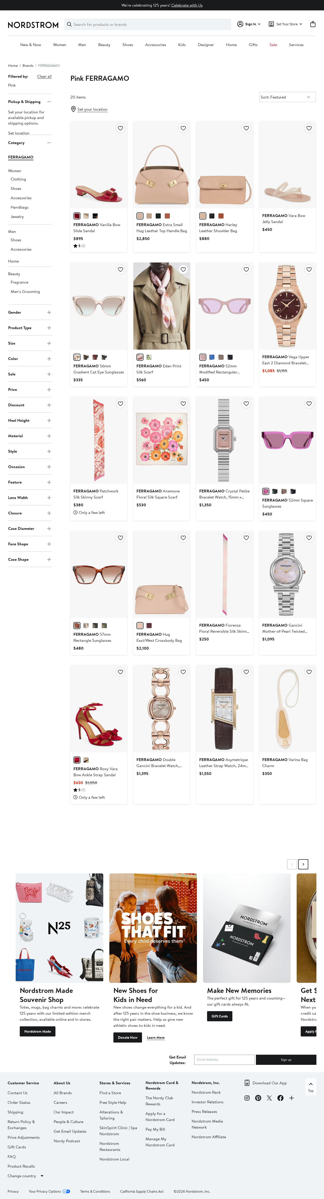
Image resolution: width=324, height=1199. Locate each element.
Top (311, 1090)
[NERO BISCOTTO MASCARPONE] (86, 760)
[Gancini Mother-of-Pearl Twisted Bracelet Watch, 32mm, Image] (287, 574)
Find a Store (110, 1092)
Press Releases (204, 1111)
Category (16, 142)
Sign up (286, 1059)
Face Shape (18, 544)
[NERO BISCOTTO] (95, 215)
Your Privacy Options (45, 1191)
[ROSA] (140, 357)
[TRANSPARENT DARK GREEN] (274, 491)
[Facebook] (280, 1099)
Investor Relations (208, 1102)
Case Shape (18, 559)
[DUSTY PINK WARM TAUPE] (140, 215)
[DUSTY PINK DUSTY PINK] (202, 215)
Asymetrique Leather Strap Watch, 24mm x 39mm (224, 765)
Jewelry (17, 216)
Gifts (253, 44)
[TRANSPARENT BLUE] (211, 357)
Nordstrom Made (37, 1031)
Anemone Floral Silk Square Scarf (158, 494)
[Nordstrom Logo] (33, 25)
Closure (15, 513)
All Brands (63, 1092)
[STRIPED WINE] (76, 625)
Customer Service (23, 1083)
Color (13, 358)
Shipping (15, 1112)
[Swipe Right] (303, 864)
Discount (16, 405)
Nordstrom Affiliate (209, 1137)
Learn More (156, 1037)
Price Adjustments (24, 1137)
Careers (60, 1102)
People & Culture (68, 1121)
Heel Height (18, 420)
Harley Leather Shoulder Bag (218, 227)
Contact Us (18, 1092)
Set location (18, 133)
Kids (182, 44)
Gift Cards (220, 1016)
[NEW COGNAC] (221, 215)
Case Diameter (21, 528)
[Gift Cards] (247, 928)
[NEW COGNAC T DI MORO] (167, 215)
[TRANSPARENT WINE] (95, 357)
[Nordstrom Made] (59, 928)
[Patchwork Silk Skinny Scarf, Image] (98, 440)
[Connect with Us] (292, 1099)
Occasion (16, 466)
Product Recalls (21, 1166)
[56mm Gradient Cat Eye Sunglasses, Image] (98, 306)
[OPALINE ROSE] (202, 357)
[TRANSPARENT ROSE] (76, 357)
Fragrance (19, 282)
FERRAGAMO (20, 157)
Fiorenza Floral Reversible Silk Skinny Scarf (224, 631)
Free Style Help (112, 1102)
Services (296, 44)
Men (82, 44)
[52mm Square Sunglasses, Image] (287, 440)
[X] (269, 1099)
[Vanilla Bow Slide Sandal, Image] (98, 164)
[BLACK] (104, 357)
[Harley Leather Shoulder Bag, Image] (224, 164)
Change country (22, 1175)
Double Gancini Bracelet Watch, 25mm (157, 765)
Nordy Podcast (67, 1141)
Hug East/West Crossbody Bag (159, 637)
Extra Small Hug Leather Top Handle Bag (161, 227)
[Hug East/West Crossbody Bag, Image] (161, 574)
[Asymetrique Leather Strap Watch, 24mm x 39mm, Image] (224, 708)
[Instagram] (247, 1099)
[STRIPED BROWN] (86, 357)
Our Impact (64, 1112)
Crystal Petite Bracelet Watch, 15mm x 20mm (224, 497)
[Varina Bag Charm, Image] (287, 708)
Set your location (92, 109)
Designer (206, 44)
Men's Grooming (25, 291)
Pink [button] (12, 85)
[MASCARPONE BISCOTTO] (86, 215)
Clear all (44, 76)
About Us (62, 1083)
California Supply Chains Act (142, 1191)
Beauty (104, 44)
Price (12, 389)
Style (12, 451)
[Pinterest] (258, 1099)
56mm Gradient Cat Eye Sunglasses (98, 369)
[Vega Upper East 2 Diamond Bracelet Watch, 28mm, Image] (287, 306)
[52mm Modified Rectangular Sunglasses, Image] (224, 306)
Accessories (155, 44)
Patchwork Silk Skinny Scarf (95, 494)
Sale (273, 44)
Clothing (18, 179)
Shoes (128, 44)
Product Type (19, 327)
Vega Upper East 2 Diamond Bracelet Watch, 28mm (285, 363)
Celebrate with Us (187, 5)
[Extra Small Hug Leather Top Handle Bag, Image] (161, 164)
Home (231, 44)
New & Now (30, 44)
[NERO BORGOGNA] (158, 215)
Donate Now (127, 1037)
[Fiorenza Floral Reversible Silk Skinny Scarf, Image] (224, 574)
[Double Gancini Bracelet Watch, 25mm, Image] (161, 708)
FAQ (12, 1156)
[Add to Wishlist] (120, 128)
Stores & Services (114, 1083)
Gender (14, 312)
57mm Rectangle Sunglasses (92, 637)
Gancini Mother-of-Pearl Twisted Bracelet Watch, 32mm (283, 631)
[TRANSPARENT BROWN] (221, 357)
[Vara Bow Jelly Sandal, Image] (287, 164)
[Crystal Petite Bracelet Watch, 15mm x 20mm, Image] (224, 440)
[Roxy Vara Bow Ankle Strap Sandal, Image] (98, 708)
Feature (15, 482)
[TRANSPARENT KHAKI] (104, 625)
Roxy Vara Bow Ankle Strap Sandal (95, 771)
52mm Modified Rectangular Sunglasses (218, 372)
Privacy (13, 1191)
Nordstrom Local (114, 1159)
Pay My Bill (155, 1129)
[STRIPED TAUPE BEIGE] (86, 625)
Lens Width (18, 497)
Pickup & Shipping (24, 101)
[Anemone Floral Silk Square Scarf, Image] (161, 440)
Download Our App (270, 1083)
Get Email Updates (70, 1131)
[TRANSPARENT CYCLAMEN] (265, 491)
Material (15, 435)
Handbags (20, 207)
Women (59, 44)
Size (11, 343)
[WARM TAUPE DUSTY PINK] (149, 215)
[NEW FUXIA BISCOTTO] (76, 215)
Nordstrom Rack (206, 1092)
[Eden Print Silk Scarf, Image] (161, 306)
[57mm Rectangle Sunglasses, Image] (98, 574)
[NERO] (211, 215)
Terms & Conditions (95, 1191)
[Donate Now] (153, 928)
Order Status (19, 1102)
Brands (28, 65)
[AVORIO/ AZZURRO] (149, 357)
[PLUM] (149, 625)
